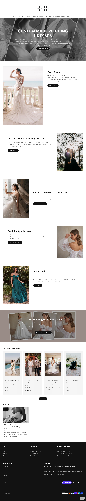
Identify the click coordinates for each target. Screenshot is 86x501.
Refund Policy (6, 470)
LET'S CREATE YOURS (43, 48)
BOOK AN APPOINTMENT (15, 242)
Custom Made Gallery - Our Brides (64, 455)
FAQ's (4, 451)
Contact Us (5, 449)
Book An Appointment (7, 457)
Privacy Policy (6, 473)
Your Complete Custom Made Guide (64, 449)
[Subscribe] (24, 482)
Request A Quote (53, 85)
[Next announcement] (82, 1)
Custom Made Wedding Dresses (63, 451)
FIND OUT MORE (13, 150)
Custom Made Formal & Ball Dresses (64, 453)
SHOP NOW (37, 285)
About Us (32, 449)
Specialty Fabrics (33, 455)
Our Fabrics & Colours (34, 453)
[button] (4, 8)
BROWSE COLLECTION (40, 204)
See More (43, 398)
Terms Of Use (5, 475)
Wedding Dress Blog (34, 457)
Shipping (5, 453)
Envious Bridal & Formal (10, 498)
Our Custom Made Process (35, 451)
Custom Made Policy (7, 468)
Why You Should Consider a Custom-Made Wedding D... (13, 426)
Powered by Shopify (17, 498)
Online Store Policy (7, 466)
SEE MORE (7, 390)
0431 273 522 (47, 468)
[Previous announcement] (3, 1)
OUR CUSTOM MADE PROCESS (43, 332)
